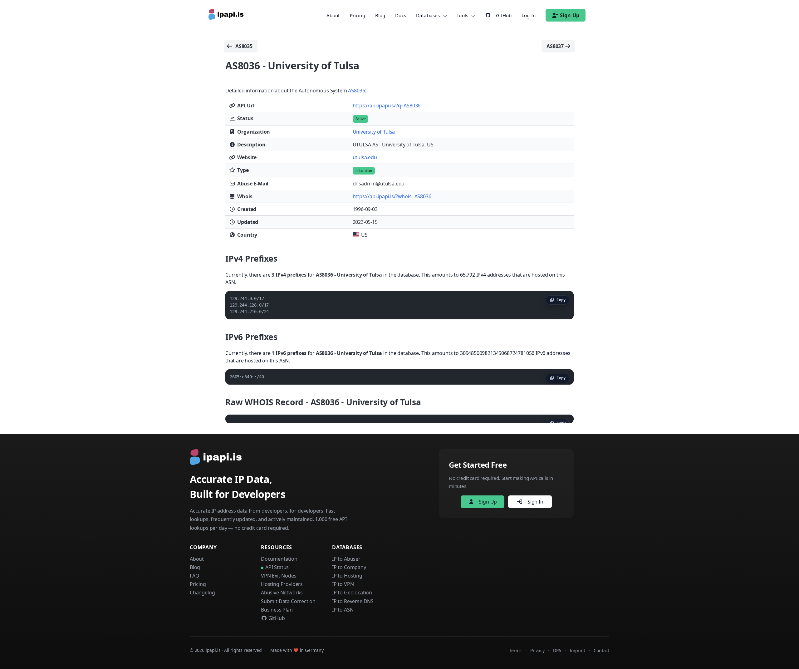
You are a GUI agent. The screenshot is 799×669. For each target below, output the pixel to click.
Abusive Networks (282, 592)
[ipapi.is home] (226, 15)
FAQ (194, 575)
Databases (428, 15)
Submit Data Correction (288, 601)
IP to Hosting (347, 575)
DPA (557, 650)
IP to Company (349, 567)
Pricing (357, 15)
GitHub (276, 618)
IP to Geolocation (352, 592)
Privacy (537, 650)
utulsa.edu (365, 157)
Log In (529, 15)
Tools (462, 15)
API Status (277, 567)
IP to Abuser (346, 558)
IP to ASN (342, 609)
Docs (400, 15)
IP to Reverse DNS (353, 601)
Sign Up (569, 15)
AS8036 (356, 90)
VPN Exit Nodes (279, 575)
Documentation (279, 558)
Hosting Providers (282, 584)
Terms (515, 650)
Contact (601, 650)
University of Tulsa (374, 131)
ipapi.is (213, 650)
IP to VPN (343, 584)
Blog (380, 15)
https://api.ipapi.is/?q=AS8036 (387, 105)
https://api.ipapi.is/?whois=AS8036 (392, 196)
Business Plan (277, 609)
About (333, 15)
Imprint (577, 650)
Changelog (202, 592)
